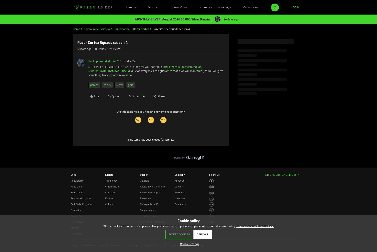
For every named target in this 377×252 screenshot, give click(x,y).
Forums (131, 7)
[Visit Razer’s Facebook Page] (211, 181)
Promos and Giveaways (215, 7)
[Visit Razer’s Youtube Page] (211, 204)
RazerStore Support (150, 192)
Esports (109, 198)
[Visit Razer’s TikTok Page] (211, 210)
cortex (107, 85)
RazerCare (145, 198)
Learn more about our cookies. (255, 226)
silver (119, 85)
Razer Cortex (121, 29)
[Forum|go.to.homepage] (93, 7)
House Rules (178, 7)
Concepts (110, 192)
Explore (109, 174)
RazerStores (77, 180)
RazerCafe (76, 186)
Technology (111, 180)
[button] (295, 7)
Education (76, 210)
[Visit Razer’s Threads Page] (211, 192)
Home (76, 29)
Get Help (144, 180)
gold (131, 85)
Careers (179, 186)
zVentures (180, 198)
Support (153, 7)
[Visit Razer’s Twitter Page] (211, 198)
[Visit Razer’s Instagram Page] (211, 187)
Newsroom (180, 192)
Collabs (109, 204)
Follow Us (214, 174)
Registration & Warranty (152, 186)
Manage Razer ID (149, 204)
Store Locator (78, 192)
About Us (179, 180)
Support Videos (148, 210)
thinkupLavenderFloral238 (104, 61)
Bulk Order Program (81, 204)
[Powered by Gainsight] (188, 159)
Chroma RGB (112, 186)
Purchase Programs (81, 198)
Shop (73, 174)
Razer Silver (251, 7)
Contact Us (180, 204)
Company (180, 174)
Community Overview (97, 29)
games (94, 85)
